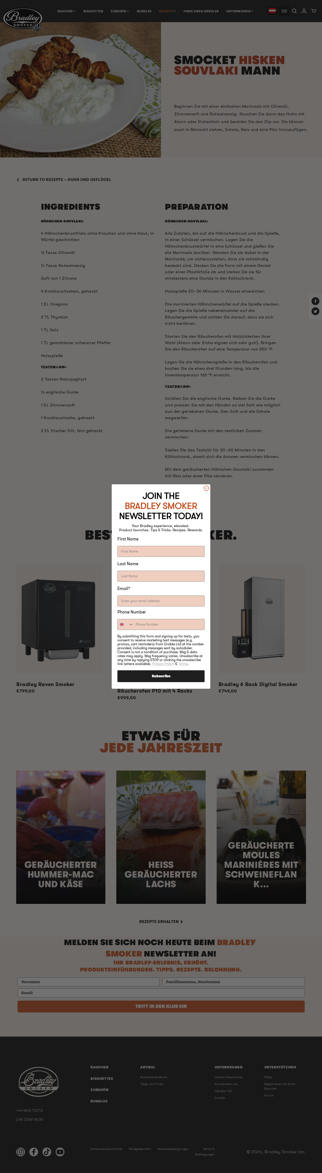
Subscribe (161, 676)
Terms (183, 664)
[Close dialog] (206, 488)
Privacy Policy (163, 664)
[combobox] (125, 624)
